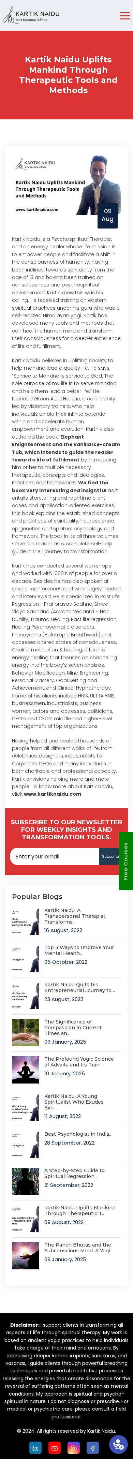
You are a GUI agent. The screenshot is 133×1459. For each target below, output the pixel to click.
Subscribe (111, 856)
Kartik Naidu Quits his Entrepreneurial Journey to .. (79, 987)
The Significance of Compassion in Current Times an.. (73, 1027)
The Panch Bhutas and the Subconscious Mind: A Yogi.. (78, 1248)
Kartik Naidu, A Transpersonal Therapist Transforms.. (74, 916)
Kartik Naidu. (101, 1431)
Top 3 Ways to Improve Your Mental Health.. (79, 950)
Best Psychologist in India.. (77, 1134)
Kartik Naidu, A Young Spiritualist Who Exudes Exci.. (74, 1101)
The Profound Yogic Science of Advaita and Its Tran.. (79, 1062)
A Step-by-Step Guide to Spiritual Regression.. (74, 1173)
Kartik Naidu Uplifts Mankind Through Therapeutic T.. (80, 1211)
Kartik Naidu (98, 786)
